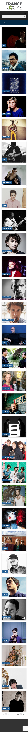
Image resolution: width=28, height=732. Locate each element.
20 (18, 714)
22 (23, 714)
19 (15, 714)
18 (13, 714)
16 (8, 714)
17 (10, 714)
